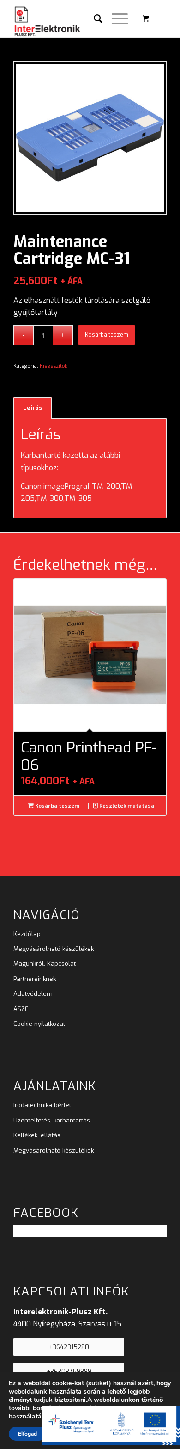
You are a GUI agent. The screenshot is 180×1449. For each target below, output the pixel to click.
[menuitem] (93, 18)
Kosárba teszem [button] (56, 805)
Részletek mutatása (126, 805)
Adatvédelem (33, 994)
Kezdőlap (27, 934)
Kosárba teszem (106, 335)
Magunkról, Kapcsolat (44, 964)
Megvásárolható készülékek (53, 949)
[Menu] (115, 18)
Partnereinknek (34, 979)
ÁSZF (20, 1009)
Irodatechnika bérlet (42, 1105)
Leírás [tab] (32, 408)
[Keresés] (93, 18)
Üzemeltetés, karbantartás (51, 1120)
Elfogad (27, 1433)
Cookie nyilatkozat (39, 1024)
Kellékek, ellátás (36, 1135)
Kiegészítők (53, 366)
